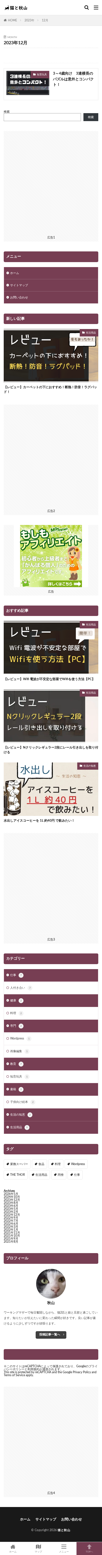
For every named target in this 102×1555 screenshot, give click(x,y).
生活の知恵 (89, 766)
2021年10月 (12, 1235)
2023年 (29, 20)
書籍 (16, 1089)
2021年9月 (11, 1238)
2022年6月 (11, 1223)
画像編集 (19, 1051)
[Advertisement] (51, 182)
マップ (38, 1552)
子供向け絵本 (22, 1101)
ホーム (14, 273)
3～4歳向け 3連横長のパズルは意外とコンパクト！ (73, 79)
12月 (45, 20)
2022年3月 (11, 1226)
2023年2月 (11, 1211)
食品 (41, 1164)
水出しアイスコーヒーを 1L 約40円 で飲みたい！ (39, 820)
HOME (12, 20)
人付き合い (20, 987)
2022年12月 (12, 1214)
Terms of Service (14, 1375)
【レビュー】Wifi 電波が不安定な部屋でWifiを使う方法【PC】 (49, 679)
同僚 (61, 1174)
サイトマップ (19, 285)
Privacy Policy (82, 1372)
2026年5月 (11, 1193)
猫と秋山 (64, 1530)
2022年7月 (11, 1220)
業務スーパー (19, 1164)
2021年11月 (12, 1232)
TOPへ (89, 1552)
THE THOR (17, 1174)
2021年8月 (11, 1241)
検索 (7, 111)
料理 (16, 1013)
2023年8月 (11, 1202)
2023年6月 (11, 1205)
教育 (16, 1063)
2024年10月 (12, 1196)
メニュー (64, 1552)
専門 (16, 1025)
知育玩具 (42, 74)
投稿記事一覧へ (49, 1334)
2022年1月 (11, 1229)
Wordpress (20, 1038)
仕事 (16, 975)
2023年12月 (12, 1199)
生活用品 (91, 332)
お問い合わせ (19, 297)
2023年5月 (11, 1208)
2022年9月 (11, 1217)
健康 (16, 1000)
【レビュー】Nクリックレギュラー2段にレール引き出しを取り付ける (51, 750)
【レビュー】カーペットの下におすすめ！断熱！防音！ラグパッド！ (50, 390)
